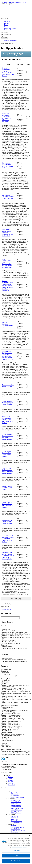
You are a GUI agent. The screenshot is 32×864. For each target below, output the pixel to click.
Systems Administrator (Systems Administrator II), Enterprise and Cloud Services (8, 72)
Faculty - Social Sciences (10, 729)
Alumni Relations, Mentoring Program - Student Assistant (8, 402)
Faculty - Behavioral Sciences (11, 715)
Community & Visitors (17, 808)
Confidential (6, 680)
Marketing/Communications (10, 735)
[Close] (30, 836)
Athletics (5, 708)
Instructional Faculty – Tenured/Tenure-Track (16, 634)
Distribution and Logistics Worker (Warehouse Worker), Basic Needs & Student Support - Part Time (7, 355)
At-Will (5, 671)
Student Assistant (8, 646)
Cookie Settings (16, 850)
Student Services (7, 740)
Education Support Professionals (12, 713)
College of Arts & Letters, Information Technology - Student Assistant (7, 437)
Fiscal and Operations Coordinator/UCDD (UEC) (7, 325)
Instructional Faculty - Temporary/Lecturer (15, 632)
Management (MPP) (8, 640)
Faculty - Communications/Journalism (13, 718)
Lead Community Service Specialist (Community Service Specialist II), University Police (8, 556)
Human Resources (8, 732)
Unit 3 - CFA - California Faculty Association (16, 691)
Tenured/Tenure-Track (9, 676)
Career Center (15, 819)
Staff (4, 645)
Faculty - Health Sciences (10, 723)
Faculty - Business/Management (12, 716)
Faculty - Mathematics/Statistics (11, 726)
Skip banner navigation (7, 2)
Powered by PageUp (6, 603)
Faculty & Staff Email (17, 797)
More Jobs (15, 599)
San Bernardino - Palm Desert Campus (13, 659)
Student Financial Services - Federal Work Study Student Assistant (8, 505)
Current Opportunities (10, 40)
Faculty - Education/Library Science (13, 720)
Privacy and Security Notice (19, 847)
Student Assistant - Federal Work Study (14, 648)
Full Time (6, 745)
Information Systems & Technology (13, 734)
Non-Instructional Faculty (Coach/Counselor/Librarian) (11, 642)
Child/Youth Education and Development (14, 710)
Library (6, 25)
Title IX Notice (15, 829)
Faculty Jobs (14, 817)
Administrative (7, 707)
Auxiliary (6, 629)
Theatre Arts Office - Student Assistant (8, 385)
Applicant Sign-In (6, 609)
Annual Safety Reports (17, 827)
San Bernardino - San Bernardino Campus (15, 661)
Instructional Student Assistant (11, 635)
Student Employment (17, 822)
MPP (4, 683)
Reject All (16, 855)
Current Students (16, 802)
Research (5, 737)
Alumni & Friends (16, 810)
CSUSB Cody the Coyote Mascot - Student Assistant (7, 521)
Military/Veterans (16, 813)
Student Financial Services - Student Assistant (7, 487)
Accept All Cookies (16, 860)
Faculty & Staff (15, 803)
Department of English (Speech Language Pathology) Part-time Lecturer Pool (8, 233)
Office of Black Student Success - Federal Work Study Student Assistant (7, 471)
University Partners (16, 811)
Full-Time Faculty (16, 805)
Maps (5, 26)
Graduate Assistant (8, 631)
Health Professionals (8, 731)
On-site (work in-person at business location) (15, 751)
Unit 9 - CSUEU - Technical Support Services (16, 702)
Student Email (15, 795)
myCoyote (7, 21)
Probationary (6, 672)
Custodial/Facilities (8, 712)
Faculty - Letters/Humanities (11, 724)
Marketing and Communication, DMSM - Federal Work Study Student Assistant (8, 420)
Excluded (6, 682)
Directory (7, 23)
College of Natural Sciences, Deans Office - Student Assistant (7, 454)
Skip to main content (20, 2)
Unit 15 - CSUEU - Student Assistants (14, 688)
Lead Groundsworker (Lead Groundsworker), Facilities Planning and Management (7, 263)
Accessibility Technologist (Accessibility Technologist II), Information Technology (6, 117)
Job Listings (14, 816)
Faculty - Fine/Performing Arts (11, 721)
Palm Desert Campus (10, 28)
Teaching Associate (8, 650)
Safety (4, 739)
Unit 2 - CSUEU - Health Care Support (14, 690)
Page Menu (4, 37)
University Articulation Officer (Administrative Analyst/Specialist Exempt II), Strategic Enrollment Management (8, 285)
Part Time (6, 746)
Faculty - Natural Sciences (10, 728)
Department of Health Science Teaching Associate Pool (7, 165)
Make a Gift (7, 29)
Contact (13, 825)
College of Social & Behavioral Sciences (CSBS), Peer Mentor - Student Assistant (8, 539)
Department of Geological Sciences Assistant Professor (8, 196)
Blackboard (14, 794)
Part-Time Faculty (16, 806)
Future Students (15, 800)
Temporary (6, 674)
